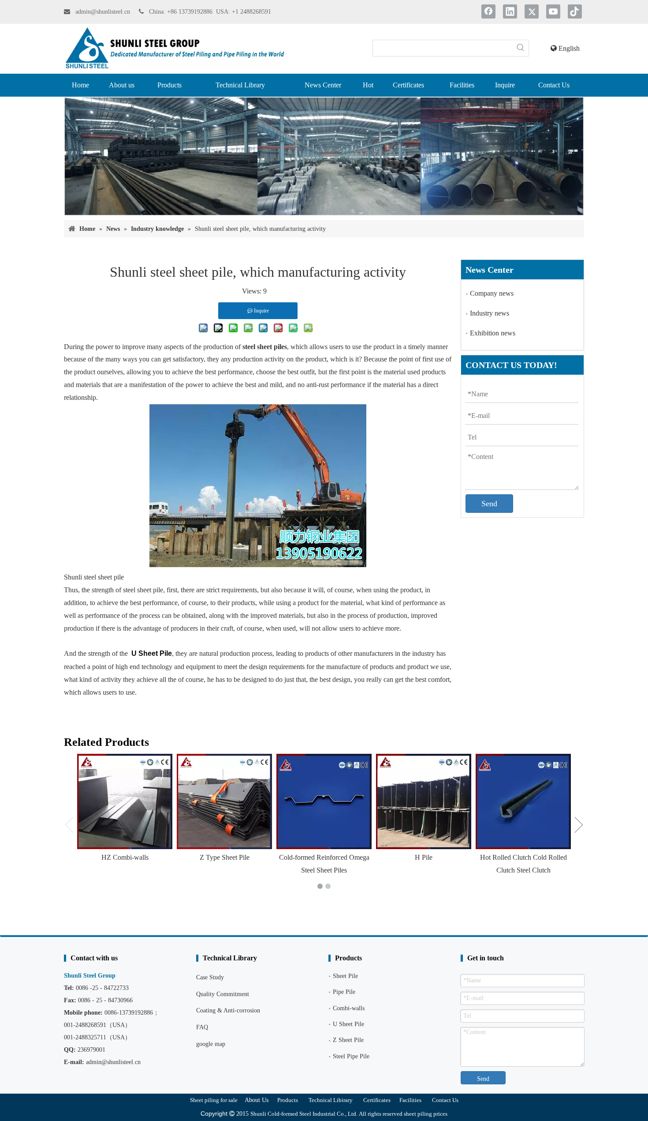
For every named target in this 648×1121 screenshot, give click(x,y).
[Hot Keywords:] (521, 48)
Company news (492, 293)
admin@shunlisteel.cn (103, 11)
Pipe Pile (344, 992)
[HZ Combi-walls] (124, 801)
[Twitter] (532, 11)
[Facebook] (488, 11)
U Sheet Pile (348, 1024)
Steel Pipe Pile (351, 1056)
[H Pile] (423, 801)
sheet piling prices (425, 1113)
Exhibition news (492, 333)
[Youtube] (553, 11)
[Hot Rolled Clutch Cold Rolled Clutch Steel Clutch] (523, 801)
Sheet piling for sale (214, 1100)
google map (210, 1044)
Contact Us (445, 1100)
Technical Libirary (331, 1100)
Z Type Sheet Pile (225, 857)
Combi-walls (349, 1008)
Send (489, 503)
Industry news (489, 313)
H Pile (423, 857)
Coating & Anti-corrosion (228, 1010)
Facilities (410, 1100)
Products (287, 1100)
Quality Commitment (222, 994)
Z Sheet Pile (348, 1040)
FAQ (202, 1027)
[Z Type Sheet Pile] (224, 801)
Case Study (210, 977)
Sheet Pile (345, 976)
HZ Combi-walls (125, 857)
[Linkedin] (510, 11)
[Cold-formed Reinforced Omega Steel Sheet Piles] (324, 801)
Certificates (377, 1100)
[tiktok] (575, 11)
